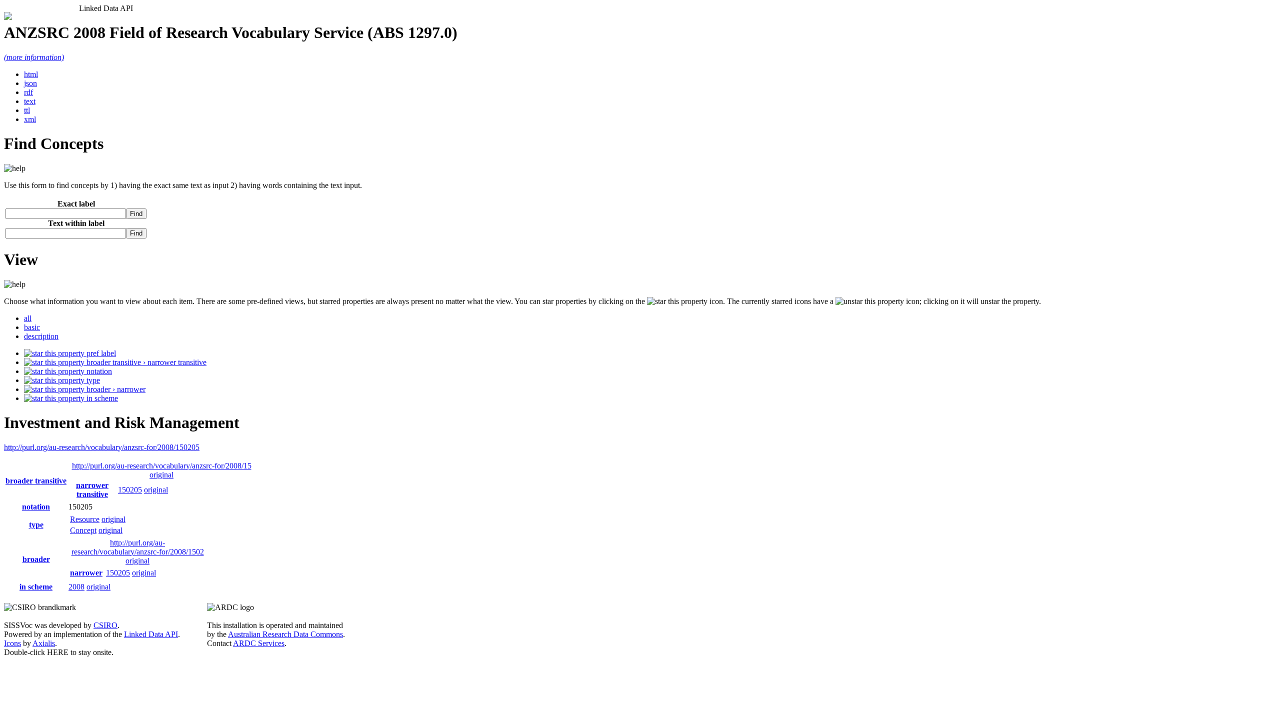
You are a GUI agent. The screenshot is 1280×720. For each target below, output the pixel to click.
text (30, 101)
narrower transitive (92, 489)
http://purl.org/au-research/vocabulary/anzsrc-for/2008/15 (162, 466)
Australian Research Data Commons (285, 634)
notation (98, 371)
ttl (27, 110)
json (30, 83)
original (162, 474)
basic (32, 327)
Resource (85, 519)
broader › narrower (115, 389)
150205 (130, 490)
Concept (83, 530)
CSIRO (106, 625)
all (28, 318)
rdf (28, 92)
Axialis (43, 643)
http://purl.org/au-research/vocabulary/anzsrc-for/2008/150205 (102, 447)
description (41, 336)
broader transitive (36, 480)
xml (30, 119)
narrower (86, 572)
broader (36, 559)
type (92, 380)
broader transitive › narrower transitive (145, 362)
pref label (100, 353)
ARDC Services (258, 643)
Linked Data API (151, 634)
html (31, 74)
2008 (76, 586)
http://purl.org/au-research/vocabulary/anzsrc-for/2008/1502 (138, 547)
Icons (12, 643)
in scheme (101, 398)
